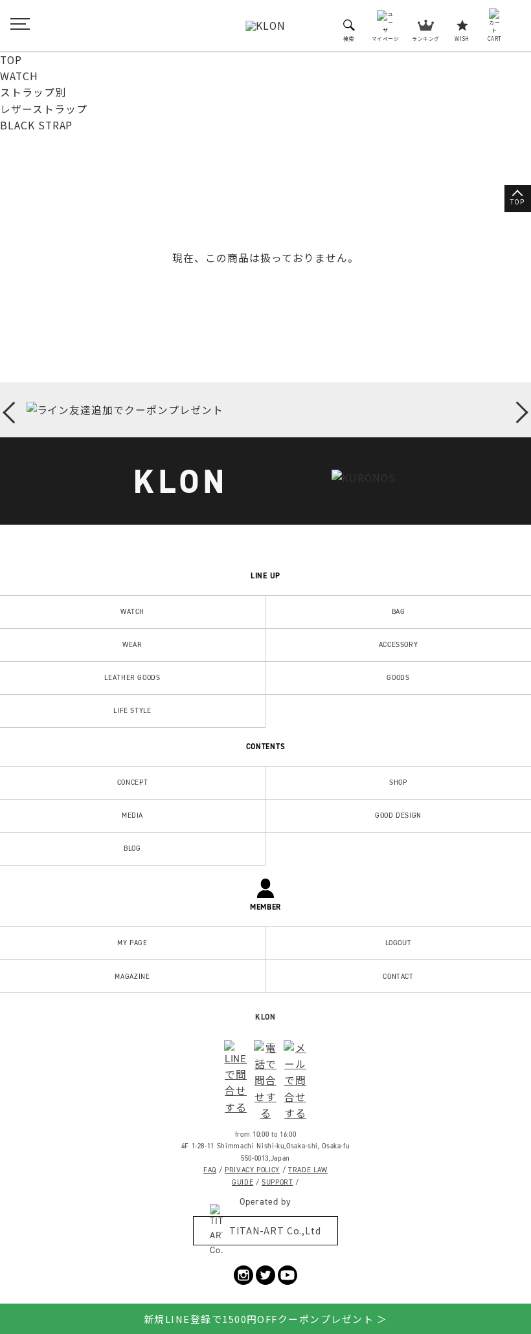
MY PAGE (132, 942)
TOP (11, 59)
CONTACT (398, 976)
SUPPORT (277, 1181)
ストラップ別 (33, 92)
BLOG (132, 848)
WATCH (19, 76)
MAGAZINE (132, 976)
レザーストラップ (43, 109)
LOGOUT (398, 942)
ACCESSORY (398, 644)
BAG (398, 611)
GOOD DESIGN (398, 815)
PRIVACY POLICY (252, 1169)
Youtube (287, 1275)
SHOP (398, 782)
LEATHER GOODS (132, 677)
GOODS (398, 677)
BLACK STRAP (36, 125)
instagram (243, 1275)
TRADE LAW (308, 1169)
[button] (14, 411)
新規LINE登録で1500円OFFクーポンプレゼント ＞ (265, 1319)
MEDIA (132, 815)
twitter (265, 1275)
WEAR (132, 644)
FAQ (209, 1169)
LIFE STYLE (132, 710)
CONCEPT (132, 782)
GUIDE (242, 1181)
